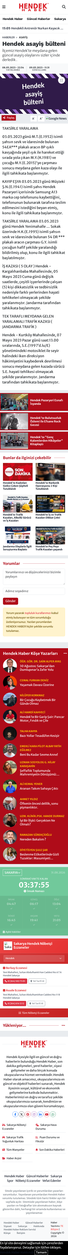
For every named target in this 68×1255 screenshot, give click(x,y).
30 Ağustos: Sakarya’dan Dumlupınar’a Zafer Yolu (37, 668)
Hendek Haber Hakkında (17, 1252)
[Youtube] (47, 1114)
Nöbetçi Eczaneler (28, 1181)
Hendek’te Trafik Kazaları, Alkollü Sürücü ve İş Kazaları (17, 517)
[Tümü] (65, 653)
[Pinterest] (28, 1114)
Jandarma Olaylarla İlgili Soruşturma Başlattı (17, 548)
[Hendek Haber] (34, 6)
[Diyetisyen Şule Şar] (10, 854)
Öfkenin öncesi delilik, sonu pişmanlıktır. (39, 805)
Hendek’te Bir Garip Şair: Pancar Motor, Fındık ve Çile (42, 718)
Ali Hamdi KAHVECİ (32, 712)
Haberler (8, 37)
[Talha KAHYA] (10, 733)
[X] (21, 1114)
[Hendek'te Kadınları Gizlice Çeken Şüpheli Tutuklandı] (18, 472)
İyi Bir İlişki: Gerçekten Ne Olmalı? (37, 822)
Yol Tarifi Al (38, 981)
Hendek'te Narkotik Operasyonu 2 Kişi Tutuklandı (47, 485)
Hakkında (38, 1226)
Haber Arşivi (14, 1158)
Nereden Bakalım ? (33, 839)
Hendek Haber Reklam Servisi (20, 1229)
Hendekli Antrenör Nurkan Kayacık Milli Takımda (34, 28)
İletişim (21, 1233)
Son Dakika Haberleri (52, 1149)
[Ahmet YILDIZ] (10, 803)
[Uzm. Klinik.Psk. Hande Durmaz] (10, 820)
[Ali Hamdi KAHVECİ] (10, 716)
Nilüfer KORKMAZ (32, 695)
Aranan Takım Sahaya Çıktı (39, 788)
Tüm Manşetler (15, 1149)
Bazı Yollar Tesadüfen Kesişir (39, 736)
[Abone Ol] (56, 118)
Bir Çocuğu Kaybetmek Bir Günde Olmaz (38, 702)
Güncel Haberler (38, 19)
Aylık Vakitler (13, 931)
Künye (7, 1233)
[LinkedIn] (40, 1114)
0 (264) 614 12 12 (16, 1003)
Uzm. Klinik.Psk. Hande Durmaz (42, 816)
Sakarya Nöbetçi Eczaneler (14, 1126)
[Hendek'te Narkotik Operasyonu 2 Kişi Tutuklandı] (50, 472)
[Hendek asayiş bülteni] (34, 94)
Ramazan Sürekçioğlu (36, 834)
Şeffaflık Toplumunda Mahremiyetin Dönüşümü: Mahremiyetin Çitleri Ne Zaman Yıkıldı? (42, 772)
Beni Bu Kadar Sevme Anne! (39, 755)
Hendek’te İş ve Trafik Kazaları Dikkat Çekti (48, 516)
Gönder (10, 601)
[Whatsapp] (53, 1114)
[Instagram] (34, 1114)
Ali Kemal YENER (31, 784)
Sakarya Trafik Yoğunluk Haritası (13, 1139)
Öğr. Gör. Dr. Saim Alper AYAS (40, 661)
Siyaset (8, 1226)
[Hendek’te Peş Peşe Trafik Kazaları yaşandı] (50, 535)
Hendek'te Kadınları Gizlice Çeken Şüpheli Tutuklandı (15, 485)
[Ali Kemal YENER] (10, 786)
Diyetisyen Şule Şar (34, 850)
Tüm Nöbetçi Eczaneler (35, 1013)
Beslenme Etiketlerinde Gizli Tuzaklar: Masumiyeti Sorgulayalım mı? (39, 856)
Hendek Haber (13, 19)
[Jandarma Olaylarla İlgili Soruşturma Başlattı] (18, 535)
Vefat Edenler (51, 1181)
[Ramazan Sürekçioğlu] (10, 837)
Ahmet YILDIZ (29, 799)
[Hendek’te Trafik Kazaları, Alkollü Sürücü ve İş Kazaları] (18, 503)
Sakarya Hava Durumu (46, 1126)
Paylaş (10, 117)
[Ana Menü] (4, 7)
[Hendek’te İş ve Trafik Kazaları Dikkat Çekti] (50, 503)
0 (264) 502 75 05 (16, 981)
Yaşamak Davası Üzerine (37, 685)
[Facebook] (15, 1114)
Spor (10, 1181)
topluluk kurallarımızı (38, 613)
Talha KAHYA (28, 731)
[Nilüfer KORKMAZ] (10, 699)
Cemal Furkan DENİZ (34, 680)
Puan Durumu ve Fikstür (48, 1139)
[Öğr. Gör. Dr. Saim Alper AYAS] (10, 665)
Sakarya (60, 19)
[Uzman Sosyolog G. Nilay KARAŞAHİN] (10, 767)
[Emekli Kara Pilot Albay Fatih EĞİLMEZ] (10, 750)
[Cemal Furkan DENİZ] (10, 682)
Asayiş (23, 37)
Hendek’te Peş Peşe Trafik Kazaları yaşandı (49, 548)
